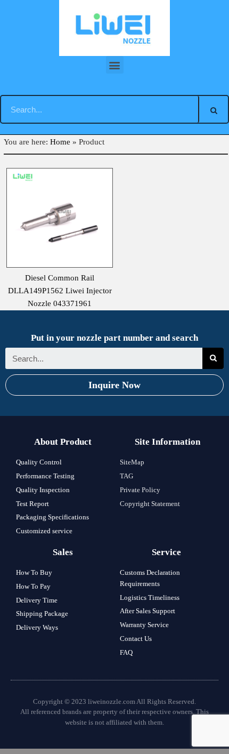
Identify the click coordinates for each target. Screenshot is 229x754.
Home (60, 142)
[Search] (213, 109)
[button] (115, 65)
